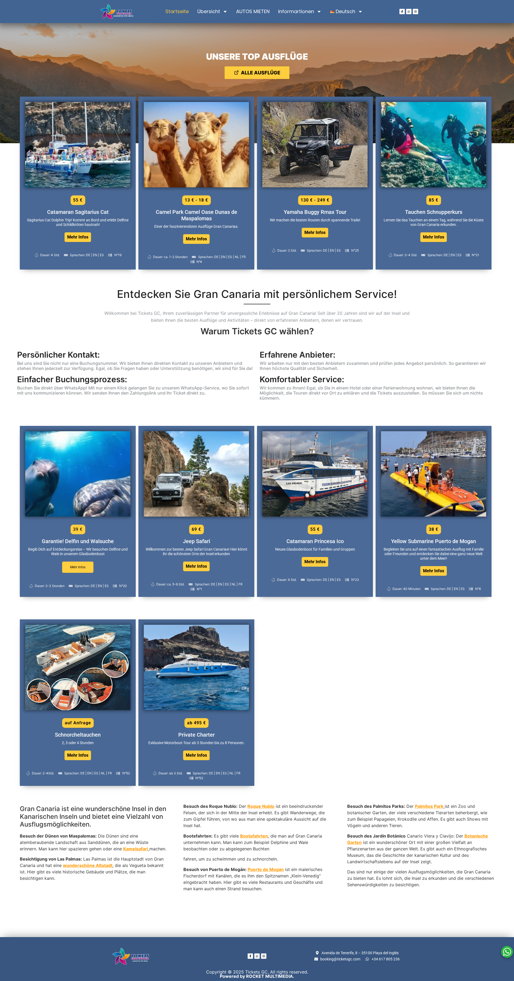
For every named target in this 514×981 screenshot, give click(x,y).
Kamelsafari (135, 848)
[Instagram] (415, 11)
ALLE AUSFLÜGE (260, 72)
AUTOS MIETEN (253, 11)
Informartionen (296, 11)
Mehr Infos (77, 237)
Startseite (177, 11)
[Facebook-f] (402, 11)
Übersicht (208, 11)
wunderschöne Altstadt (87, 865)
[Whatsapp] (408, 11)
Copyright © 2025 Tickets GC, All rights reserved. (257, 974)
